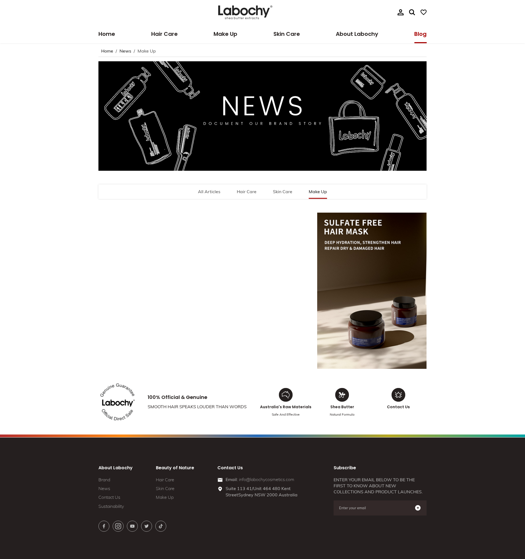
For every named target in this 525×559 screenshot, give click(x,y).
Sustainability (111, 506)
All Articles (209, 191)
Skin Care (286, 34)
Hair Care (164, 34)
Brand (104, 479)
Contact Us (109, 497)
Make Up (225, 34)
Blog (420, 34)
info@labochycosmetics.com (266, 479)
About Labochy (357, 34)
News (125, 51)
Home (106, 34)
